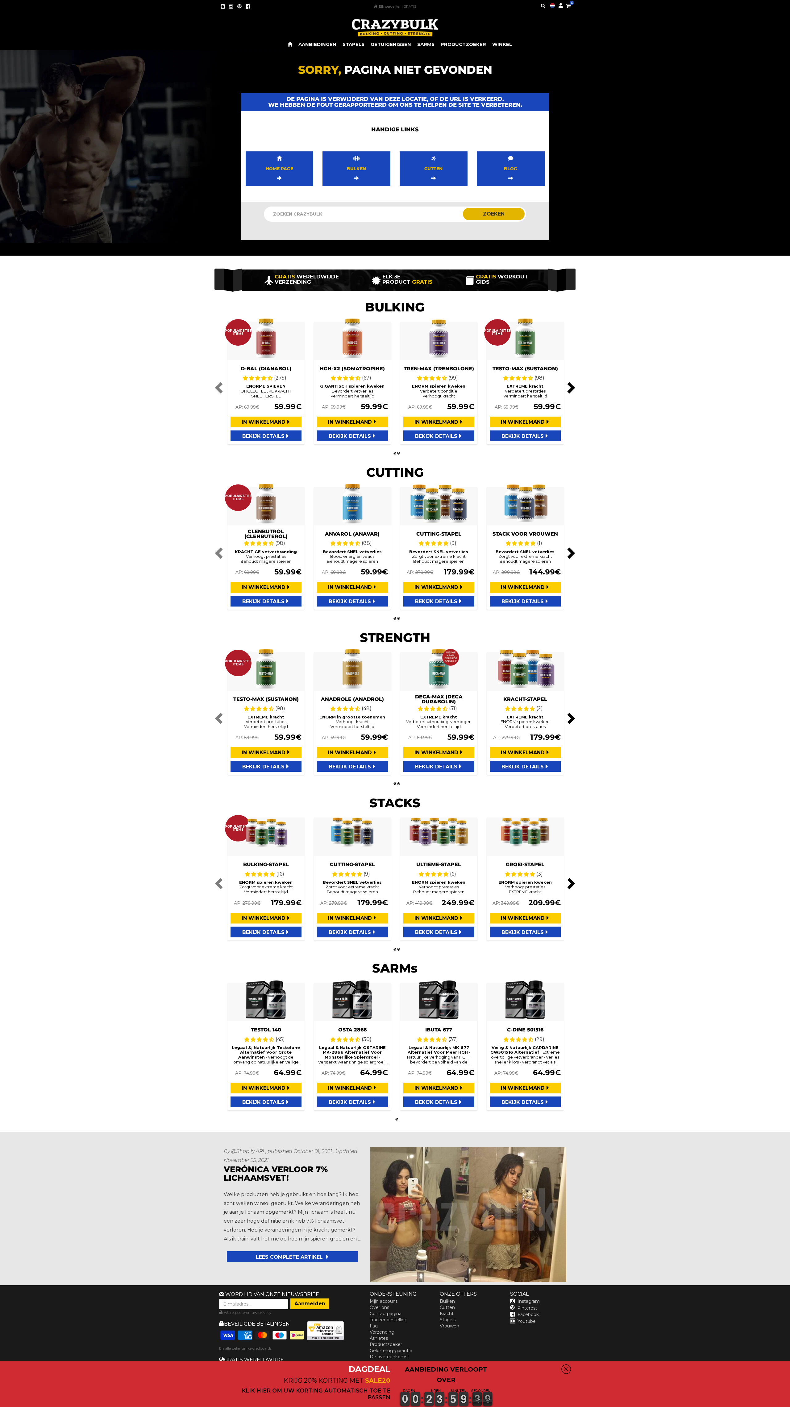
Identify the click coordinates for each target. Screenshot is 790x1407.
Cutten (447, 1307)
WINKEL (502, 44)
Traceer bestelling (389, 1320)
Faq (374, 1326)
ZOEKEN (494, 214)
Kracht (447, 1313)
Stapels (447, 1320)
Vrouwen (449, 1326)
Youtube (527, 1321)
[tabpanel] (266, 383)
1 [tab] (395, 453)
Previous (220, 387)
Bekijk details (263, 436)
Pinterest (527, 1308)
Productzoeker (386, 1344)
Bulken (447, 1301)
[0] (568, 5)
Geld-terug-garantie (391, 1350)
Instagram (529, 1301)
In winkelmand (263, 422)
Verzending (382, 1332)
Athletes (379, 1338)
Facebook (528, 1314)
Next (570, 387)
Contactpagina (385, 1313)
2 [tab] (399, 453)
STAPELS (353, 44)
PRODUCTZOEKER (463, 44)
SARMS (425, 44)
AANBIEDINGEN (317, 44)
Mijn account (383, 1301)
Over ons (379, 1307)
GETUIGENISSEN (391, 44)
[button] (789, 1402)
